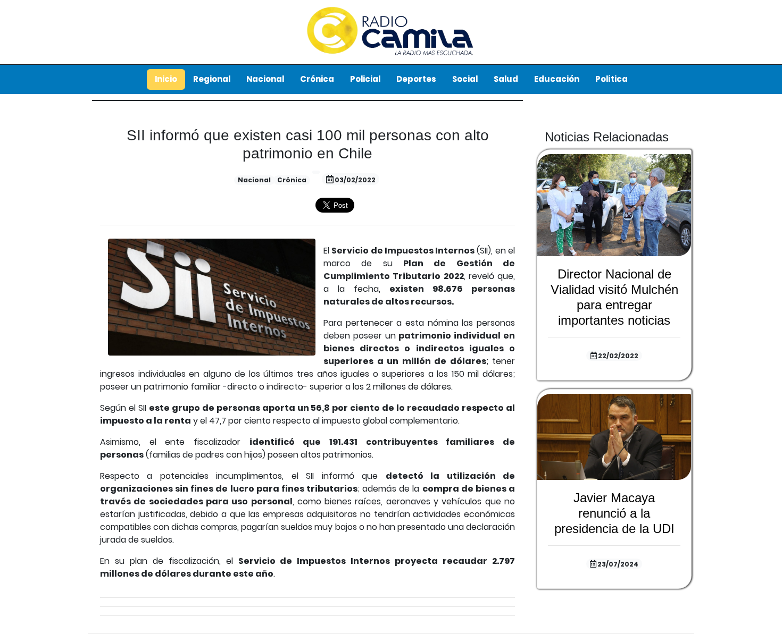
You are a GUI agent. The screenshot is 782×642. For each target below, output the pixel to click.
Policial (365, 79)
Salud (506, 79)
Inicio (166, 79)
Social (465, 79)
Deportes (416, 79)
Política (611, 79)
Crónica (317, 79)
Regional (211, 79)
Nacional (265, 79)
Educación (556, 79)
